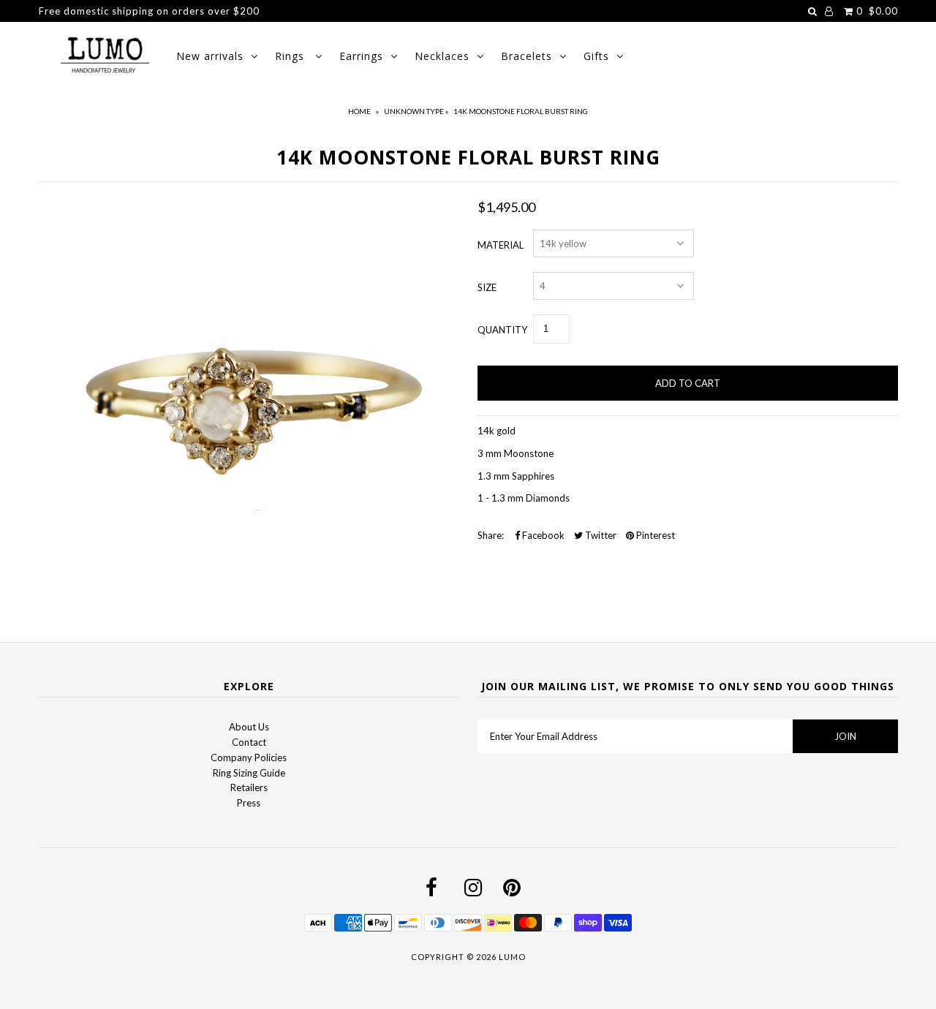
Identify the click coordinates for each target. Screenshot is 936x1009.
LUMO (512, 956)
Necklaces (442, 56)
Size (487, 287)
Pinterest (654, 535)
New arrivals (210, 56)
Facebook (542, 535)
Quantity (502, 330)
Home (359, 111)
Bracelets (526, 56)
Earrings (361, 56)
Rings (291, 56)
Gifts (596, 56)
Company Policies (249, 757)
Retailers (249, 787)
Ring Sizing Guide (249, 773)
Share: (491, 535)
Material (501, 245)
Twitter (599, 535)
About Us (249, 727)
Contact (249, 742)
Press (248, 803)
